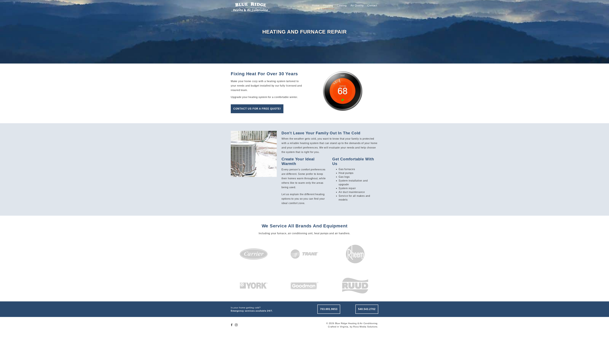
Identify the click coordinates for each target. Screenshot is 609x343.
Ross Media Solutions (365, 326)
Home (315, 5)
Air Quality (357, 5)
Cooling (342, 5)
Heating (328, 5)
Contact (372, 5)
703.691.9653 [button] (328, 309)
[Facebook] (231, 325)
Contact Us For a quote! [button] (257, 108)
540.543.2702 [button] (367, 309)
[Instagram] (236, 325)
